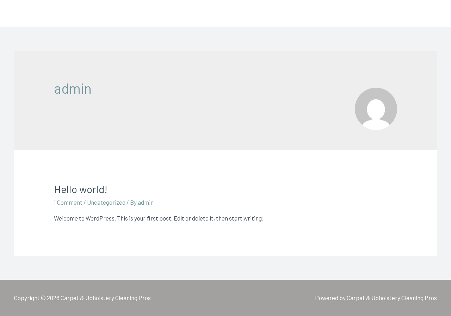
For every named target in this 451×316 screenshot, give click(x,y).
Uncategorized (106, 202)
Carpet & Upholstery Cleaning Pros (108, 13)
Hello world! (80, 188)
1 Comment (68, 202)
